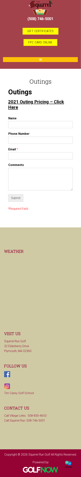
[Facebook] (7, 376)
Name (12, 118)
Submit (15, 198)
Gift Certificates (40, 31)
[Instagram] (7, 388)
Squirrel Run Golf (40, 7)
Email (13, 149)
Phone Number (19, 134)
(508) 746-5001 (40, 19)
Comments (16, 165)
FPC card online (40, 42)
